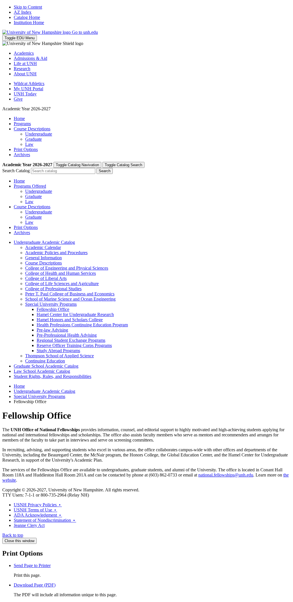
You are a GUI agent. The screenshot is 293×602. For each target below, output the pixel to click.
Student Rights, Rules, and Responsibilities (52, 376)
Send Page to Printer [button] (32, 565)
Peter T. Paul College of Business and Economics (69, 293)
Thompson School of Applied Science (59, 355)
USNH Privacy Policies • (38, 504)
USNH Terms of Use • (35, 509)
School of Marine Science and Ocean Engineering (70, 299)
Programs (22, 123)
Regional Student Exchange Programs (71, 340)
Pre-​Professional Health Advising (67, 335)
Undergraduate (38, 134)
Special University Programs (51, 304)
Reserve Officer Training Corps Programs (74, 345)
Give (18, 99)
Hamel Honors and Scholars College (70, 319)
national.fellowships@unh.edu (225, 474)
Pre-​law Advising (52, 330)
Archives (22, 154)
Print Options (26, 149)
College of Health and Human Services (60, 273)
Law (29, 144)
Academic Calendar (43, 247)
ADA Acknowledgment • (38, 515)
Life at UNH (25, 63)
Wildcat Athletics (29, 83)
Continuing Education (45, 360)
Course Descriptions (32, 128)
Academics (24, 53)
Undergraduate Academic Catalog (44, 242)
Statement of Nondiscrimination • (45, 520)
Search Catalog (16, 170)
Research (22, 68)
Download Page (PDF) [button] (35, 585)
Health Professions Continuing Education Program (82, 324)
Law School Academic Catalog (42, 371)
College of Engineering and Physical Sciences (66, 268)
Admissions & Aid (30, 58)
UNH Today (25, 93)
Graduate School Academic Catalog (46, 366)
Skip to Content (28, 7)
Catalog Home (27, 17)
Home (19, 118)
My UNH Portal (28, 88)
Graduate (33, 139)
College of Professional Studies (53, 288)
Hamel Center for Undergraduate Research (75, 314)
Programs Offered (30, 186)
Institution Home (29, 22)
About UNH (25, 73)
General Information (43, 257)
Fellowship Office (53, 309)
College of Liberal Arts (46, 278)
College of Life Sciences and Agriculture (62, 283)
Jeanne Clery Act (29, 525)
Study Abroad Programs (58, 350)
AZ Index (22, 12)
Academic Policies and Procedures (56, 252)
